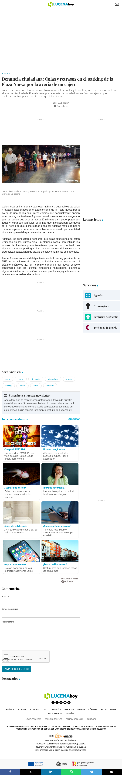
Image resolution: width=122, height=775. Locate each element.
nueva (20, 379)
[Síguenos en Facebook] (53, 702)
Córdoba (92, 709)
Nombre (5, 596)
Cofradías (56, 709)
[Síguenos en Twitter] (57, 702)
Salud (103, 709)
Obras (113, 709)
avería (69, 379)
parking (8, 386)
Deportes (69, 709)
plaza (7, 379)
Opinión (81, 709)
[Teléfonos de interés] (101, 328)
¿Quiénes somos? (33, 719)
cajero (22, 386)
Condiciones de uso (53, 719)
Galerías (70, 714)
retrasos (50, 386)
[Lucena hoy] (61, 698)
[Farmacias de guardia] (101, 317)
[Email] (112, 772)
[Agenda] (101, 295)
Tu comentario (8, 622)
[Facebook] (10, 772)
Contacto (91, 719)
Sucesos (6, 73)
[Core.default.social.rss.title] (69, 702)
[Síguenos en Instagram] (61, 702)
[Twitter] (30, 772)
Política (10, 709)
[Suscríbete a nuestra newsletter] (41, 403)
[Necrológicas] (101, 306)
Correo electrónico (10, 609)
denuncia (36, 379)
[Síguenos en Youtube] (65, 702)
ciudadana (53, 379)
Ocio (45, 709)
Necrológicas (55, 714)
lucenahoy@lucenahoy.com (74, 750)
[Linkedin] (51, 772)
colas (36, 386)
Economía (34, 709)
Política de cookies (74, 719)
